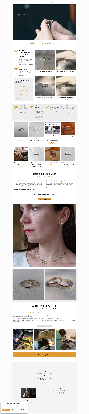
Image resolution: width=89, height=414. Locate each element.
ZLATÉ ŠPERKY (20, 94)
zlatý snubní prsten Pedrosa (21, 138)
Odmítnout (14, 409)
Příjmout (5, 409)
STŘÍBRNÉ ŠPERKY (21, 86)
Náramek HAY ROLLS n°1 (68, 137)
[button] (26, 403)
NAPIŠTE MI (44, 368)
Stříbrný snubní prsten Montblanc (66, 71)
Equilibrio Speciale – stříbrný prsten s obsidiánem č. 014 (36, 164)
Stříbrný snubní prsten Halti (65, 97)
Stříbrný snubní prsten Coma (44, 97)
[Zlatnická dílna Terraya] (15, 2)
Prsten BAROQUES (52, 163)
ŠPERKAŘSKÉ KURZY (21, 98)
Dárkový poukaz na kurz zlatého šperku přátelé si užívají (52, 140)
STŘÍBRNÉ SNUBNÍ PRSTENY (23, 90)
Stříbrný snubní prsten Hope (44, 71)
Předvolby (22, 409)
